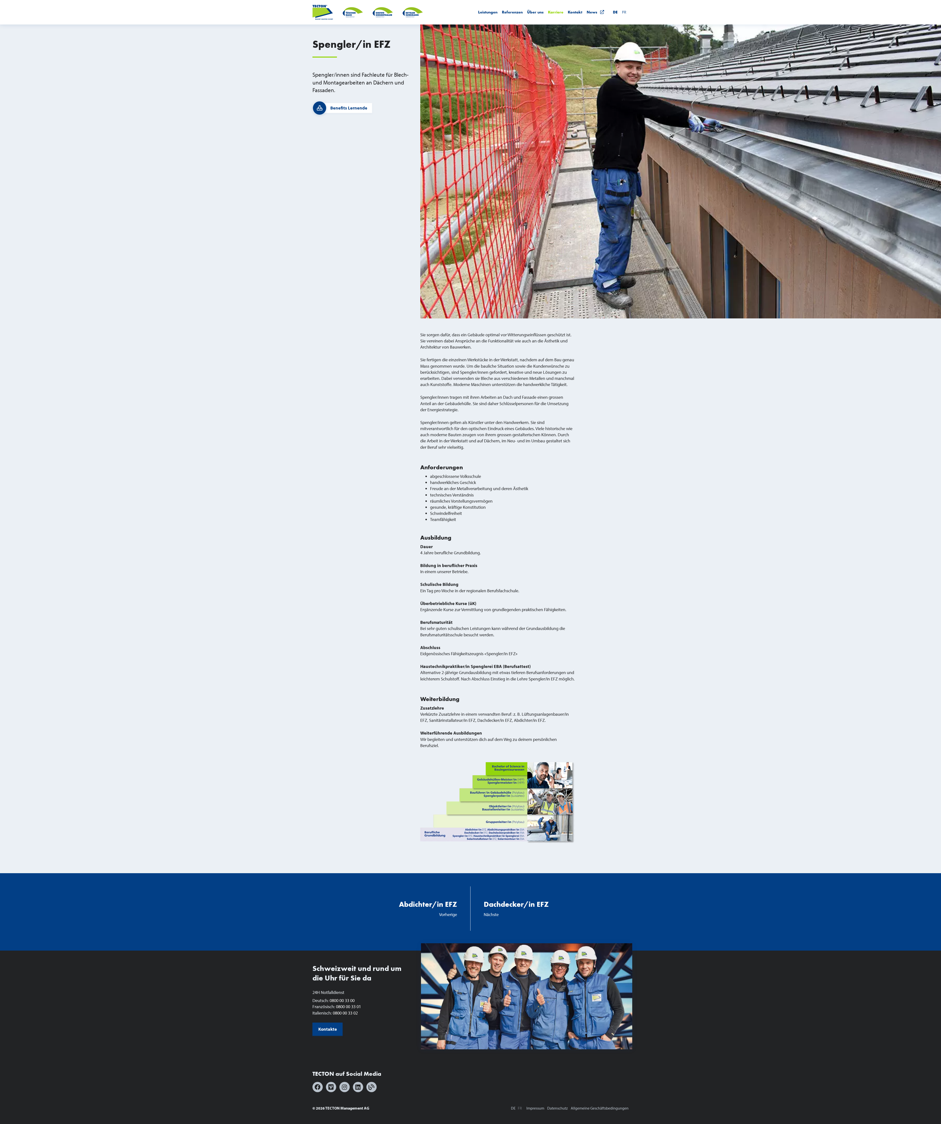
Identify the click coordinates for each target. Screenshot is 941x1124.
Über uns (535, 12)
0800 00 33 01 (348, 1006)
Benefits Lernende (348, 108)
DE (615, 12)
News (593, 12)
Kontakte (327, 1029)
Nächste (516, 908)
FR (624, 12)
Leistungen (487, 12)
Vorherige (428, 908)
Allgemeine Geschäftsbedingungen (600, 1108)
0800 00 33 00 (342, 1000)
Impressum (535, 1108)
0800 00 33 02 (345, 1013)
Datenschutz (557, 1108)
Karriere (555, 12)
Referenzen (512, 12)
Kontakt (575, 12)
